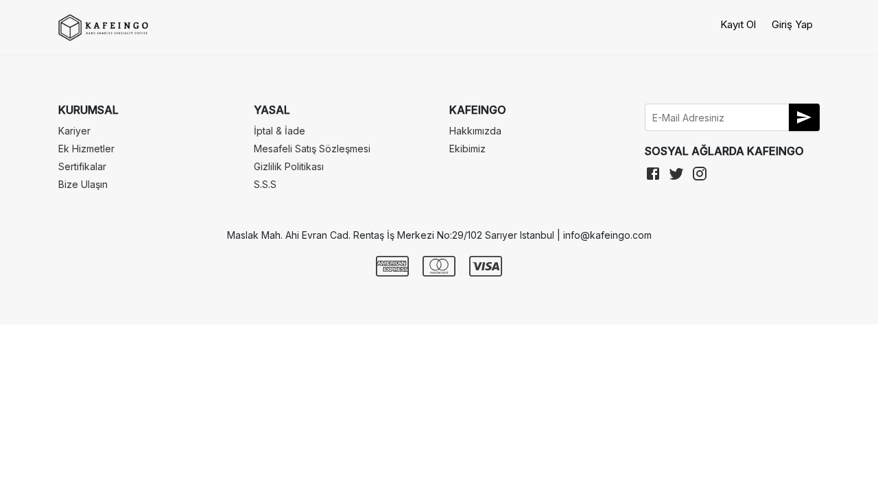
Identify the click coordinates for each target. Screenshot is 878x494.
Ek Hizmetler (86, 148)
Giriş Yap (792, 24)
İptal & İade (279, 131)
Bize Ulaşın (83, 184)
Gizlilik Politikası (289, 166)
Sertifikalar (82, 166)
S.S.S (265, 184)
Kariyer (74, 131)
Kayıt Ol (738, 24)
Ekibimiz (467, 148)
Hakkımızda (475, 131)
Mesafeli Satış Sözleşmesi (312, 148)
